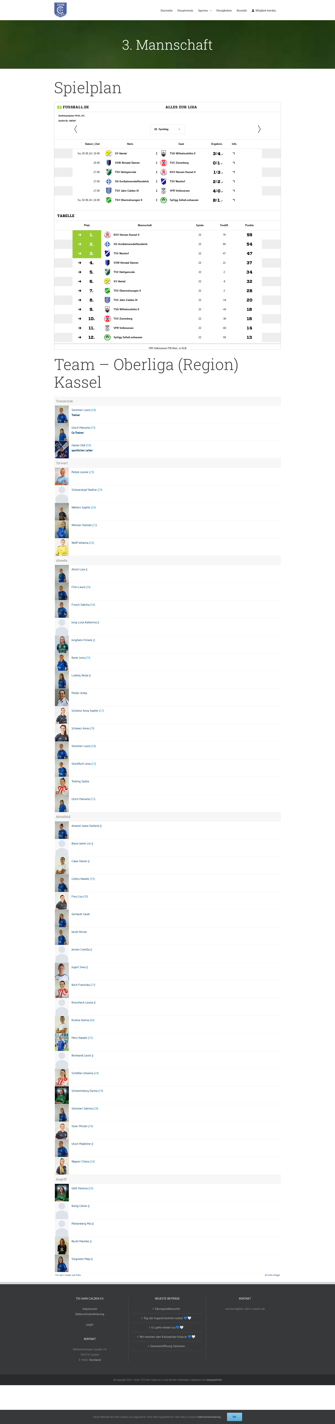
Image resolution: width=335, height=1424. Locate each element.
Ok (235, 1417)
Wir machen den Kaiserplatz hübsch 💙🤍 (167, 1337)
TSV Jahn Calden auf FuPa (68, 1275)
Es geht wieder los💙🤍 (167, 1327)
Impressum (89, 1309)
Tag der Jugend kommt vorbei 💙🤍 (167, 1318)
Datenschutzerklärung (89, 1314)
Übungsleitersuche (167, 1309)
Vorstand (95, 1360)
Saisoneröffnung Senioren (167, 1346)
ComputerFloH (214, 1379)
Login (89, 1324)
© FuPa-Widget (272, 1275)
